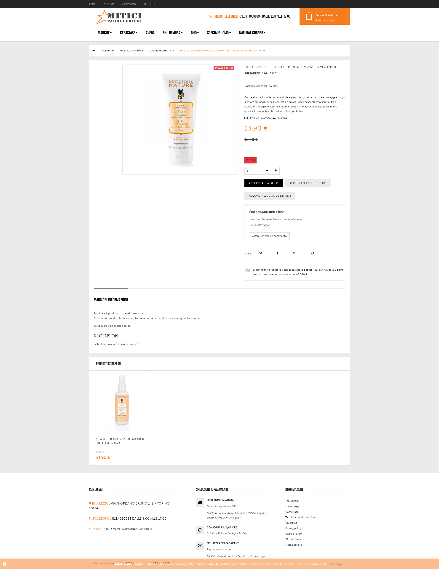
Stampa (282, 118)
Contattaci (291, 511)
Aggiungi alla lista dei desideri (270, 195)
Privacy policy (293, 528)
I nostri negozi (293, 506)
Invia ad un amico (260, 118)
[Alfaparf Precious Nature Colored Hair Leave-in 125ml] (121, 400)
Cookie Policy (293, 533)
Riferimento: (252, 73)
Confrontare (129, 4)
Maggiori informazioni (111, 300)
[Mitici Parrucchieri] (118, 16)
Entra (92, 4)
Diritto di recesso (295, 539)
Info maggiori (233, 517)
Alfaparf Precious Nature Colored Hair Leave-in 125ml (120, 441)
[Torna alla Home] (94, 50)
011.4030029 (122, 518)
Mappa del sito (293, 544)
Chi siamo (291, 522)
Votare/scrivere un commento (269, 236)
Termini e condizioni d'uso (300, 517)
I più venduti (292, 501)
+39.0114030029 (249, 16)
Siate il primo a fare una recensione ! (116, 344)
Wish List (108, 4)
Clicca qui (336, 564)
